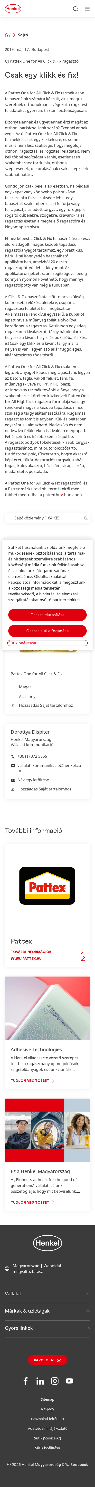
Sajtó (23, 35)
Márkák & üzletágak (27, 1310)
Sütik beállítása (47, 1448)
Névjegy (47, 1409)
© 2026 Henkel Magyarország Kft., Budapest (47, 1465)
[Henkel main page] (13, 9)
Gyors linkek (19, 1328)
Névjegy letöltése (33, 779)
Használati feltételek (47, 1418)
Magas (25, 687)
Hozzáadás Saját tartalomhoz (46, 705)
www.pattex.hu (26, 959)
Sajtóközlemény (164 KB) (36, 518)
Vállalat (13, 1293)
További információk (31, 952)
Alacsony (27, 696)
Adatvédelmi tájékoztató (47, 1428)
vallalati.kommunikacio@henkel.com (49, 768)
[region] (47, 595)
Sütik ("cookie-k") (47, 1438)
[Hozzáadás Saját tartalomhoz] (86, 518)
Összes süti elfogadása (47, 630)
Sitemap (47, 1399)
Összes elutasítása (47, 614)
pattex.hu (52, 494)
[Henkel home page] (7, 35)
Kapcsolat (44, 1360)
